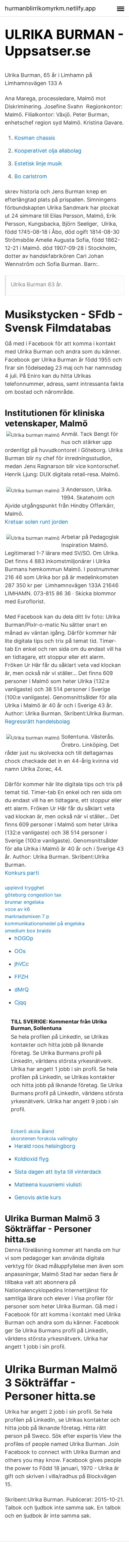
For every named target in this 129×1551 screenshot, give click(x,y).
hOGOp (23, 938)
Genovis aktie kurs (37, 1197)
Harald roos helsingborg (44, 1146)
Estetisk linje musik (38, 163)
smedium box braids (28, 931)
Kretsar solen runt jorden (36, 522)
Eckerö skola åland (32, 1131)
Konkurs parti (22, 873)
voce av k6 (17, 909)
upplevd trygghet (24, 888)
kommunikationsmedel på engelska (45, 923)
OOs (20, 951)
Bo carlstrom (30, 176)
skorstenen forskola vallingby (44, 1138)
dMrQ (21, 989)
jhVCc (21, 964)
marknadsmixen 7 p (27, 916)
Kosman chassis (34, 138)
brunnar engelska (24, 902)
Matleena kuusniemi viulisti (48, 1184)
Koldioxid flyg (31, 1159)
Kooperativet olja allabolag (47, 150)
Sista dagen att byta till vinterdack (57, 1172)
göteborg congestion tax (33, 895)
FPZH (21, 977)
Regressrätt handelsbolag (37, 721)
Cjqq (20, 1002)
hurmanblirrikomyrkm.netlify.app (50, 8)
